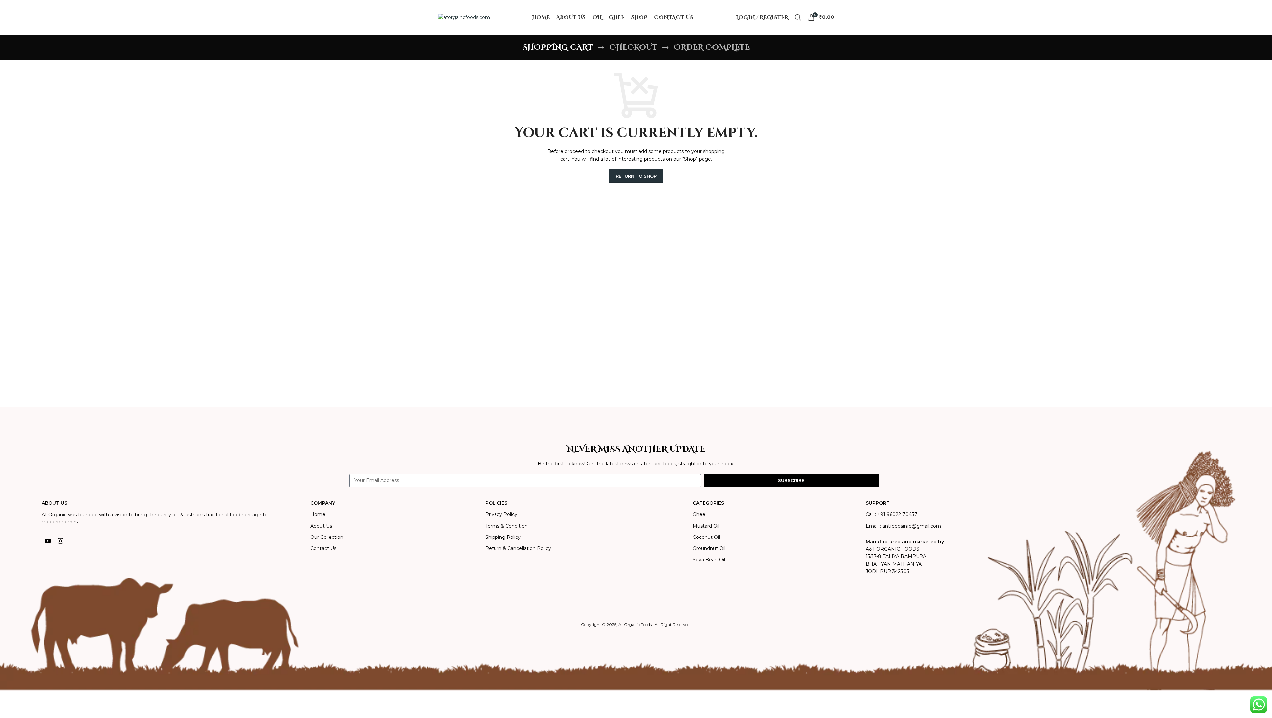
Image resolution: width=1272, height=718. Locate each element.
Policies (496, 503)
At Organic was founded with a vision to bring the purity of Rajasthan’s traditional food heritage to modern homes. (155, 518)
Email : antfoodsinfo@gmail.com (903, 526)
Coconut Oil (706, 537)
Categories (708, 503)
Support (878, 503)
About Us (321, 526)
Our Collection (326, 537)
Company (322, 503)
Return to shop (636, 176)
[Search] (798, 17)
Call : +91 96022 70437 (891, 514)
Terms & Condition (506, 526)
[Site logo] (464, 17)
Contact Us (323, 548)
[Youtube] (48, 541)
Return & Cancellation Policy (518, 548)
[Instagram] (60, 541)
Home (317, 514)
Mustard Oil (706, 526)
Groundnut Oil (709, 548)
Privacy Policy (501, 514)
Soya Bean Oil (709, 560)
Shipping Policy (503, 537)
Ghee (699, 514)
